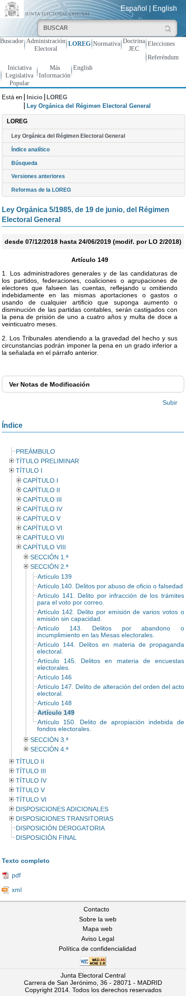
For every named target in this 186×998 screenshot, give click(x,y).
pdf (16, 875)
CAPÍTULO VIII (44, 547)
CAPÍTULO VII (43, 537)
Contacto (96, 909)
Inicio (34, 97)
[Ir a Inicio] (46, 8)
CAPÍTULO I (40, 480)
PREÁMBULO (35, 451)
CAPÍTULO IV (42, 509)
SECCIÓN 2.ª (49, 566)
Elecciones (161, 43)
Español (134, 8)
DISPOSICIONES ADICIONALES (62, 809)
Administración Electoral (45, 44)
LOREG (79, 43)
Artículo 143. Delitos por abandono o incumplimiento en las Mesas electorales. (110, 632)
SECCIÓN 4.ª (49, 749)
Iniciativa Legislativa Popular (19, 75)
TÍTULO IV (31, 780)
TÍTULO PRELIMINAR (47, 461)
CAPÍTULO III (42, 499)
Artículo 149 (55, 712)
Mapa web (97, 928)
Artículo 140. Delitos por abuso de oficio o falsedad (110, 586)
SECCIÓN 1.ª (49, 557)
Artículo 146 (54, 677)
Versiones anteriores (38, 176)
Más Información (54, 71)
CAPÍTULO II (41, 490)
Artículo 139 (54, 576)
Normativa (106, 43)
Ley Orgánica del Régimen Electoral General (68, 136)
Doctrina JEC (134, 44)
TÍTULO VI (31, 799)
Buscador (11, 40)
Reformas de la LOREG (41, 190)
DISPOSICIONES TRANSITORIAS (64, 818)
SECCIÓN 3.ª (49, 739)
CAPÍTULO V (41, 518)
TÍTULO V (30, 790)
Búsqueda (24, 163)
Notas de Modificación (49, 384)
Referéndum (163, 57)
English (165, 8)
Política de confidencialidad (97, 948)
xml (17, 889)
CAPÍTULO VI (42, 528)
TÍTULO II (30, 761)
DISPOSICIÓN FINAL (46, 837)
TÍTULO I (29, 470)
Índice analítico (30, 149)
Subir (170, 402)
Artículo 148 (54, 703)
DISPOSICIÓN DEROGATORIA (60, 828)
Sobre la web (97, 919)
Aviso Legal (97, 938)
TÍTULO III (31, 771)
